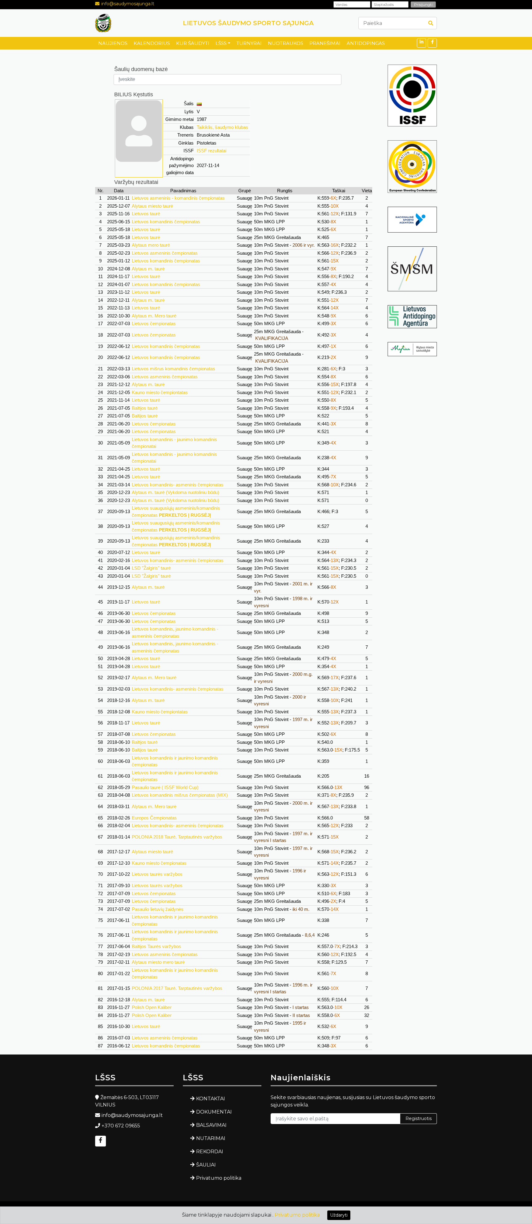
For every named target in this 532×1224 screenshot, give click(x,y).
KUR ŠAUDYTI (192, 43)
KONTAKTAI (210, 1099)
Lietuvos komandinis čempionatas (166, 221)
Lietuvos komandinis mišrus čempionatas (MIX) (180, 795)
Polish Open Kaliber (151, 1007)
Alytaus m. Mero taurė (154, 315)
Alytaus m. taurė (148, 268)
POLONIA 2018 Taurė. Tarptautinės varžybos (177, 836)
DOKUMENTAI (214, 1112)
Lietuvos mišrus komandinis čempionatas (173, 368)
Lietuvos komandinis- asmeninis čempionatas (178, 484)
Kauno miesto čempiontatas (160, 392)
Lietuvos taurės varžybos (157, 874)
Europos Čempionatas (154, 817)
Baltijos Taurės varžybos (156, 946)
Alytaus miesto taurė (152, 206)
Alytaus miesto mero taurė (158, 962)
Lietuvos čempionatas (154, 323)
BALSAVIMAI (211, 1125)
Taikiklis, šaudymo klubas (222, 127)
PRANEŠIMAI (325, 43)
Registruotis (418, 1118)
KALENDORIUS (152, 43)
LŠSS (221, 43)
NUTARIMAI (210, 1138)
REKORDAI (209, 1151)
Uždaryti (339, 1215)
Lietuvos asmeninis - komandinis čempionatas (178, 198)
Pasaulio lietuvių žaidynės (157, 909)
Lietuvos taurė (146, 213)
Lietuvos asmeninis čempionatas (165, 253)
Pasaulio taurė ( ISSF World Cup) (165, 787)
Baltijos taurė (145, 408)
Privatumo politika (218, 1178)
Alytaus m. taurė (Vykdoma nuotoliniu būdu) (175, 492)
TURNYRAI (249, 43)
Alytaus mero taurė (151, 245)
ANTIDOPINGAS (366, 43)
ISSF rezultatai (211, 150)
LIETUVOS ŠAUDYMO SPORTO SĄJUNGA (248, 23)
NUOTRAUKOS (285, 43)
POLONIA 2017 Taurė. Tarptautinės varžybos (177, 988)
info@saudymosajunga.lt (127, 3)
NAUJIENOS (112, 43)
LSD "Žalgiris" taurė (151, 568)
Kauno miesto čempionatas (159, 863)
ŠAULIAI (206, 1165)
